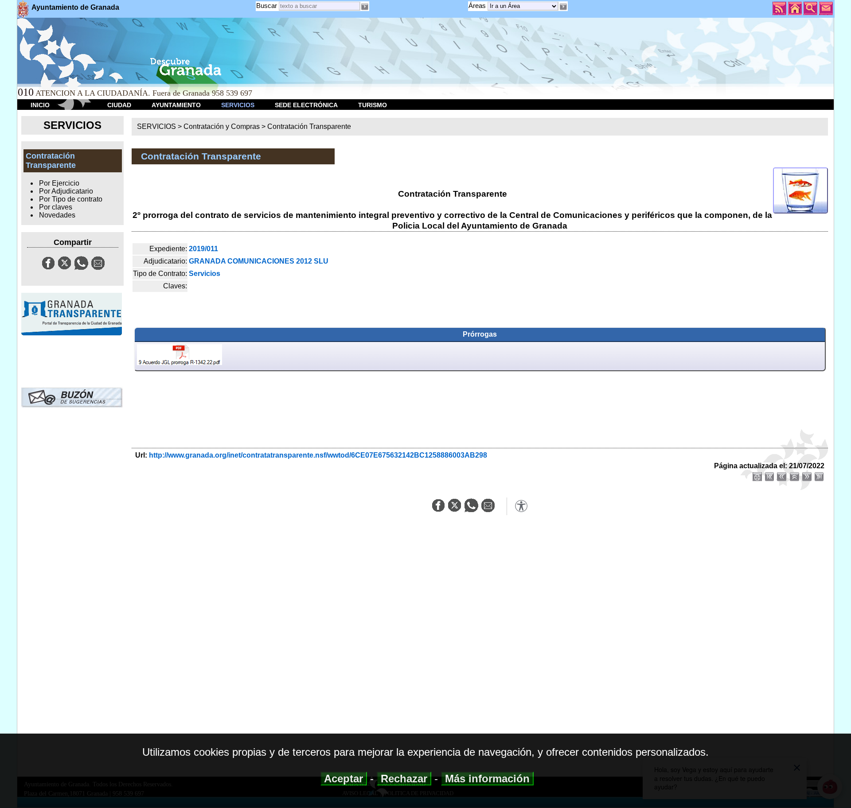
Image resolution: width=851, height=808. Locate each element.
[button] (562, 7)
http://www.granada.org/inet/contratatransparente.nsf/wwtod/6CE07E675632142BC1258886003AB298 (318, 455)
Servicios (204, 273)
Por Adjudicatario (66, 191)
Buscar (266, 5)
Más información (487, 779)
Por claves (55, 207)
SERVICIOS (237, 105)
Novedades (57, 215)
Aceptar (343, 779)
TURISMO (372, 105)
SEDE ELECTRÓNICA (306, 105)
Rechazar (404, 779)
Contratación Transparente (309, 126)
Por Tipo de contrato (70, 199)
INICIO (40, 105)
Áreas (478, 5)
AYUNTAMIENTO (176, 105)
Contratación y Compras (221, 126)
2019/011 (203, 248)
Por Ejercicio (59, 183)
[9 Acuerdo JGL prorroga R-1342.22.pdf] (179, 356)
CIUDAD (119, 105)
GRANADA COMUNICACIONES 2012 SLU (258, 261)
